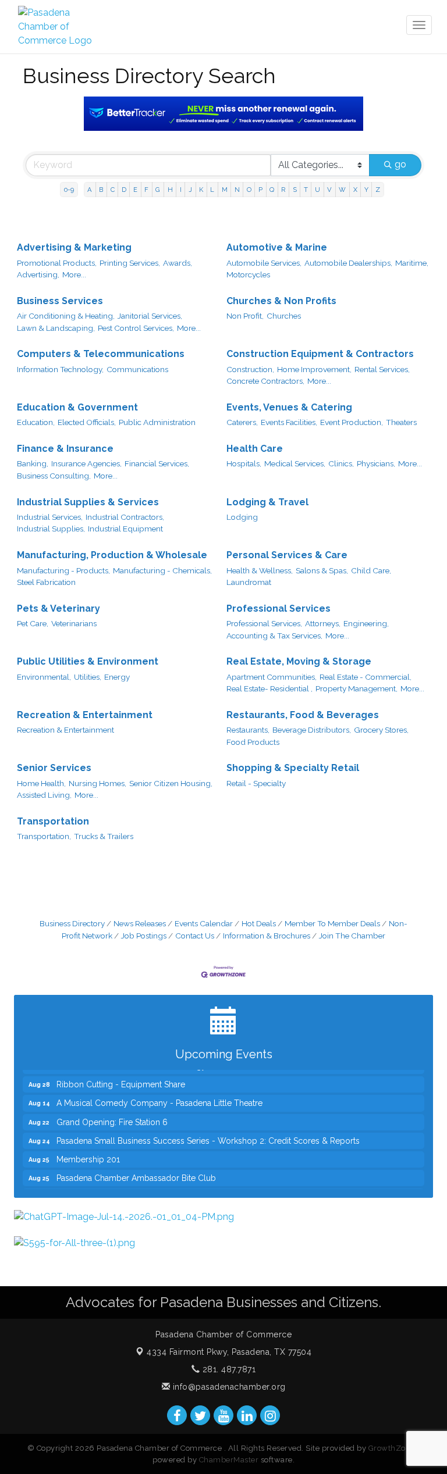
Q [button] (271, 189)
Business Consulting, (54, 475)
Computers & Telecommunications (101, 353)
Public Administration (157, 422)
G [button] (157, 189)
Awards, (177, 262)
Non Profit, (245, 315)
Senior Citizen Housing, (170, 783)
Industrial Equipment (125, 528)
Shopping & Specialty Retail (292, 767)
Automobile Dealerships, (348, 262)
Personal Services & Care (286, 555)
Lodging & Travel (267, 502)
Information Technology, (60, 369)
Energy (117, 676)
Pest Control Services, (136, 328)
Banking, (32, 463)
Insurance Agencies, (86, 463)
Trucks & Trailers (103, 836)
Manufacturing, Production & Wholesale (112, 555)
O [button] (249, 189)
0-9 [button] (69, 189)
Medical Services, (294, 463)
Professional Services (278, 608)
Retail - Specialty (256, 783)
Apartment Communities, (271, 676)
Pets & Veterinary (58, 608)
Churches (284, 315)
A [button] (89, 189)
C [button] (113, 189)
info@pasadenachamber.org (228, 1386)
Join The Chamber (352, 935)
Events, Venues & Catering (289, 407)
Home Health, (41, 783)
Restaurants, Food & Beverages (302, 714)
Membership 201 (88, 1150)
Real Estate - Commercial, (365, 676)
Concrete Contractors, (265, 381)
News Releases (139, 923)
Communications (137, 369)
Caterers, (242, 422)
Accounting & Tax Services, (274, 635)
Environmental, (44, 676)
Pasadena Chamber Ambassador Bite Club (136, 1169)
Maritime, (411, 262)
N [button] (237, 189)
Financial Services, (157, 463)
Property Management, (356, 688)
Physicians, (376, 463)
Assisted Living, (44, 795)
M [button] (225, 189)
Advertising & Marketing (74, 247)
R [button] (283, 189)
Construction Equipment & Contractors (320, 353)
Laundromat (248, 582)
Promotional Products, (57, 262)
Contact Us (194, 935)
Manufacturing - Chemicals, (162, 570)
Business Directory (72, 923)
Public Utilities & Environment (87, 661)
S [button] (295, 189)
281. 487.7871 (228, 1369)
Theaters (401, 422)
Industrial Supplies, (51, 528)
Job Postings (143, 935)
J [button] (190, 189)
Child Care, (371, 570)
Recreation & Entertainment (84, 714)
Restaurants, (247, 729)
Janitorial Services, (150, 315)
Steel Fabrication (46, 582)
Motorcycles (248, 274)
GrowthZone (391, 1448)
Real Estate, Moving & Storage (298, 661)
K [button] (201, 189)
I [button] (181, 189)
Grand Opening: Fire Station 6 (112, 1113)
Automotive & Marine (276, 247)
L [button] (212, 189)
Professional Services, (264, 623)
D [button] (124, 189)
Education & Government (77, 407)
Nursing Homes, (97, 783)
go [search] (400, 164)
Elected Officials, (87, 422)
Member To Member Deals (332, 923)
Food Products (252, 742)
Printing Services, (130, 262)
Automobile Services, (263, 262)
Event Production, (351, 422)
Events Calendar (204, 923)
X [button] (355, 189)
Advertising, (38, 274)
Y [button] (366, 189)
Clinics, (341, 463)
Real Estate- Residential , (269, 688)
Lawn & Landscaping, (56, 328)
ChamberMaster (229, 1459)
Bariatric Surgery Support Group (117, 1188)
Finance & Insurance (65, 448)
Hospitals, (243, 463)
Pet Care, (32, 623)
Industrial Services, (50, 517)
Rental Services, (382, 369)
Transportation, (44, 836)
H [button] (170, 189)
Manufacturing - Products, (63, 570)
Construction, (250, 369)
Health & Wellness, (259, 570)
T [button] (306, 189)
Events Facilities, (289, 422)
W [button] (342, 189)
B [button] (101, 189)
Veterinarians (74, 623)
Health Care (254, 448)
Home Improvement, (314, 369)
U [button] (317, 189)
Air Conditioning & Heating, (66, 315)
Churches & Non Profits (281, 300)
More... (74, 274)
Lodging (242, 517)
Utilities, (87, 676)
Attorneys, (322, 623)
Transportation (53, 821)
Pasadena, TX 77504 (229, 1352)
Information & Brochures (266, 935)
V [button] (329, 189)
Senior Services (54, 767)
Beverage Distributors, (311, 729)
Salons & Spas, (322, 570)
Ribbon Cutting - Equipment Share (120, 1075)
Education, (36, 422)
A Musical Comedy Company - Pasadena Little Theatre (159, 1094)
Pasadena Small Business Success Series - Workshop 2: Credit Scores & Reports (208, 1132)
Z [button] (377, 189)
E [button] (135, 189)
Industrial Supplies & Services (88, 502)
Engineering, (366, 623)
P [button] (260, 189)
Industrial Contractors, (125, 517)
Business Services (60, 300)
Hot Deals (259, 923)
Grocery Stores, (381, 729)
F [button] (146, 189)
